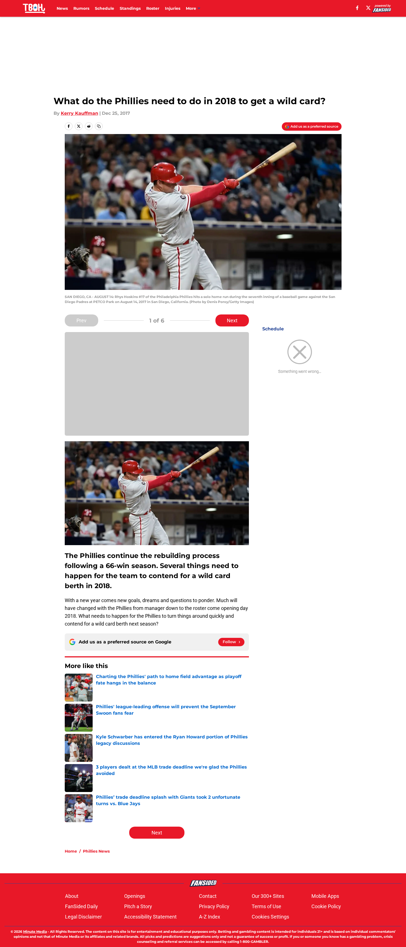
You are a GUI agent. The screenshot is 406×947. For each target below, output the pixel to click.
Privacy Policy (214, 906)
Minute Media (35, 931)
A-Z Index (209, 917)
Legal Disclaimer (83, 917)
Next (232, 320)
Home (71, 851)
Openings (134, 896)
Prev (81, 320)
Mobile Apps (325, 896)
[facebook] (357, 8)
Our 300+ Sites (268, 896)
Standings (130, 8)
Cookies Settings (270, 917)
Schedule (104, 8)
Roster (152, 8)
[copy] (99, 126)
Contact (208, 896)
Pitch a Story (138, 906)
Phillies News (96, 851)
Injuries (172, 8)
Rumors (81, 8)
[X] (368, 8)
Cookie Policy (326, 906)
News (62, 8)
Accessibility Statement (150, 917)
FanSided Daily (81, 906)
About (71, 896)
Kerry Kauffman (79, 113)
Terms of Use (266, 906)
